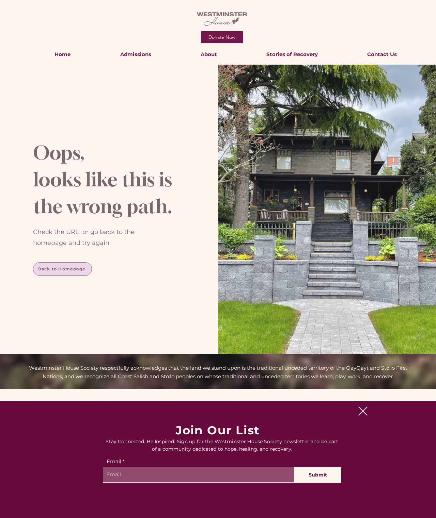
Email (114, 461)
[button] (363, 411)
